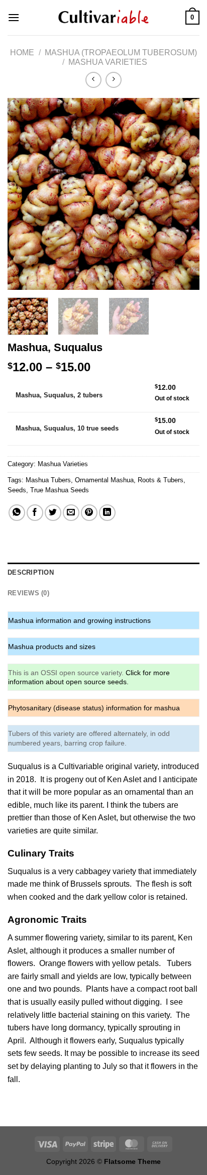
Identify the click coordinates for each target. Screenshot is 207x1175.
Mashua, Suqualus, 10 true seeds (67, 428)
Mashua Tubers (48, 480)
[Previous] (24, 193)
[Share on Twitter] (53, 512)
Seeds (17, 490)
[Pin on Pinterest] (89, 512)
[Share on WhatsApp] (17, 512)
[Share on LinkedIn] (107, 512)
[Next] (183, 193)
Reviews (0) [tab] (28, 593)
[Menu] (14, 17)
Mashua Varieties (107, 62)
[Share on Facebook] (35, 512)
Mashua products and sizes (51, 647)
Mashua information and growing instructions (79, 620)
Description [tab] (31, 572)
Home (22, 52)
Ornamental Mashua (104, 480)
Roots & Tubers (160, 480)
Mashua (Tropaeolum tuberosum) (121, 52)
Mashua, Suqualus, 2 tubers (59, 395)
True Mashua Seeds (59, 490)
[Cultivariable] (103, 17)
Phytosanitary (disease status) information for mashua (94, 708)
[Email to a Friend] (71, 512)
